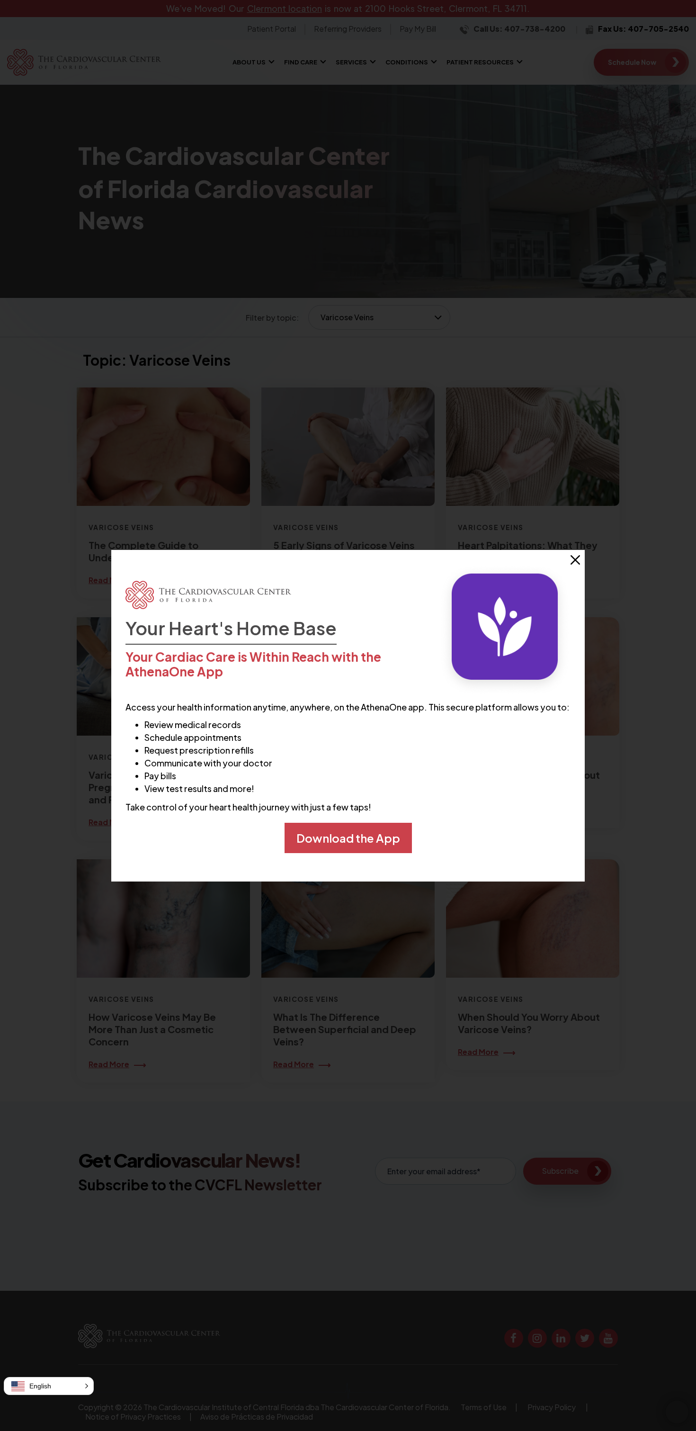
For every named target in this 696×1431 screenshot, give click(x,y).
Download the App (348, 838)
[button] (48, 1386)
